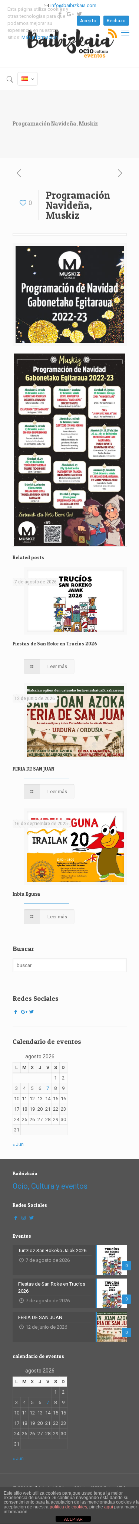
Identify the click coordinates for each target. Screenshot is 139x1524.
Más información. (40, 37)
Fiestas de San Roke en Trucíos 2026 (55, 644)
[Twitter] (31, 1012)
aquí (108, 1507)
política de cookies (68, 1507)
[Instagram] (23, 1218)
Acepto (88, 20)
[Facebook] (16, 1012)
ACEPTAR (73, 1519)
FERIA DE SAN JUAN (33, 769)
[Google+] (23, 1012)
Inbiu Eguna (26, 894)
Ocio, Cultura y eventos (50, 1186)
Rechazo (116, 20)
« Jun (18, 1144)
